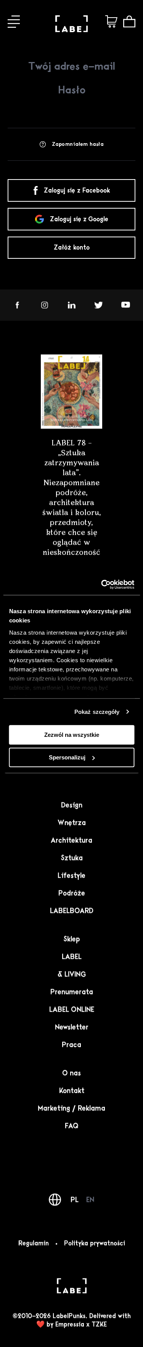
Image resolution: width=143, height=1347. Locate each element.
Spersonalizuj (67, 757)
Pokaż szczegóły (97, 712)
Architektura (71, 840)
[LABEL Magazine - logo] (71, 30)
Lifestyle (71, 875)
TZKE (99, 1324)
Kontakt (71, 1090)
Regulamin (33, 1243)
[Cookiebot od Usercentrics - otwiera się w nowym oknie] (101, 584)
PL (75, 1199)
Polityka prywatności (94, 1243)
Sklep (71, 939)
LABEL (72, 956)
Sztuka (72, 858)
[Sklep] (111, 21)
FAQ (72, 1126)
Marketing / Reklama (71, 1108)
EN (90, 1199)
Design (71, 805)
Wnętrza (72, 822)
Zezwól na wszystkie (71, 734)
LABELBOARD (71, 910)
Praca (71, 1044)
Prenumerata (71, 992)
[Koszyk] (129, 21)
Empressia (69, 1324)
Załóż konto (72, 247)
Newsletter (71, 1027)
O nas (71, 1073)
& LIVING (72, 974)
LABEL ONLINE (71, 1009)
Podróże (71, 893)
